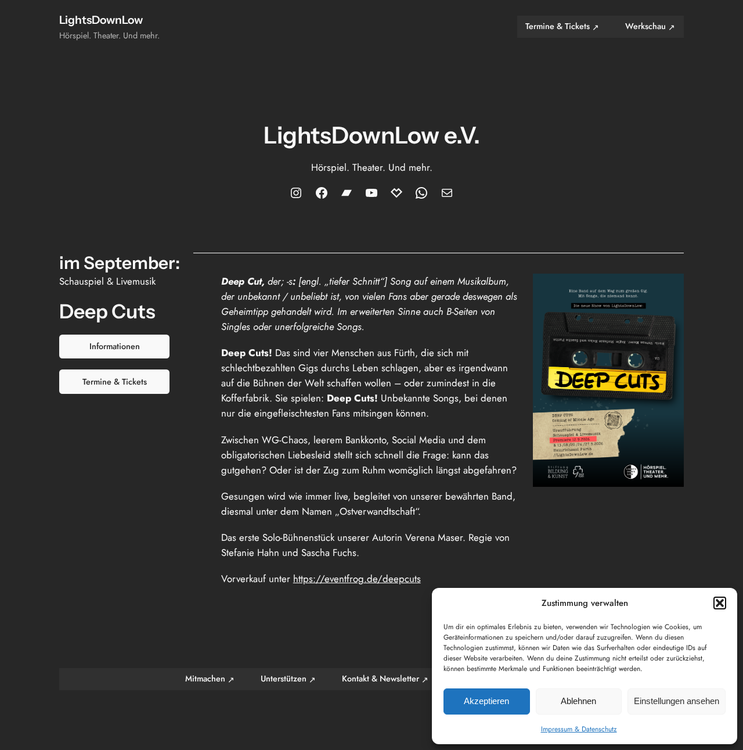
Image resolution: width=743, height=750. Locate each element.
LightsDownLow (101, 20)
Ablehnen (578, 701)
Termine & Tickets (114, 381)
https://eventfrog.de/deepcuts (357, 579)
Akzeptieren (486, 701)
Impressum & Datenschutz (579, 729)
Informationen (114, 346)
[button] (720, 603)
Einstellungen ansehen (676, 701)
